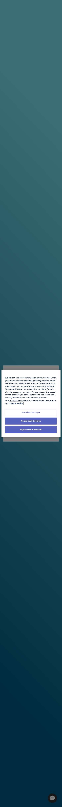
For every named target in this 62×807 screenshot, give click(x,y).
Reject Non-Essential (31, 429)
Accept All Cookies (31, 421)
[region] (30, 403)
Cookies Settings (31, 412)
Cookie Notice (16, 403)
